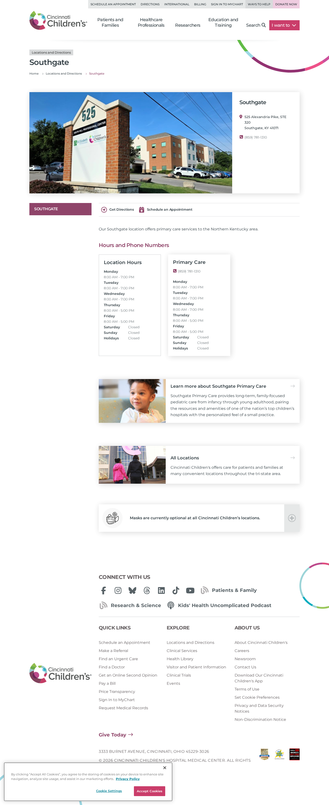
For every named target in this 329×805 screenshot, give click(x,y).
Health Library (180, 659)
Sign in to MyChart (227, 4)
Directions (150, 4)
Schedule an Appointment (113, 4)
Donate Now (286, 4)
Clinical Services (182, 650)
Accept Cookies (150, 791)
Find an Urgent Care (118, 659)
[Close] (164, 767)
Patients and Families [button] (110, 22)
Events (173, 683)
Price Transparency (117, 691)
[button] (199, 518)
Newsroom (245, 659)
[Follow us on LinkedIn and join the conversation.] (161, 590)
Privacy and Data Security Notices (259, 708)
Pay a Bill (107, 683)
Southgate (46, 209)
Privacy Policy (128, 779)
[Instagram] (118, 590)
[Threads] (147, 590)
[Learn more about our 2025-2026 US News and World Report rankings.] (264, 760)
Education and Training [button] (223, 22)
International (176, 4)
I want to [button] (281, 25)
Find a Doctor (112, 667)
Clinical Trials (179, 675)
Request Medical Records (123, 708)
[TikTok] (176, 590)
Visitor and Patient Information (196, 667)
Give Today (112, 735)
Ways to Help (259, 4)
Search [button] (253, 25)
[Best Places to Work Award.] (279, 760)
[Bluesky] (132, 590)
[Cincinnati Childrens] (60, 673)
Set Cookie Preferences (257, 697)
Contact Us (245, 667)
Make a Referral (113, 650)
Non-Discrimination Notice (260, 719)
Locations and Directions (190, 642)
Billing (200, 4)
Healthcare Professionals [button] (151, 22)
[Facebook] (103, 590)
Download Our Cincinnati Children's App (259, 678)
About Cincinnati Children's (261, 642)
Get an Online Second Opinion (128, 675)
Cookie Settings (109, 791)
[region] (88, 781)
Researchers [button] (187, 25)
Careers (242, 650)
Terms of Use (247, 689)
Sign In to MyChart (117, 699)
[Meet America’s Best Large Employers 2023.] (295, 760)
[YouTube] (190, 590)
